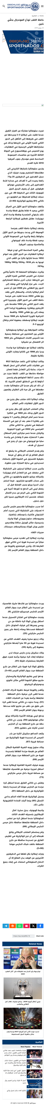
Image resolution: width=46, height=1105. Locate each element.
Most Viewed (37, 1046)
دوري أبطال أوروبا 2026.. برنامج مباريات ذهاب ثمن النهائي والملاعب (23, 1003)
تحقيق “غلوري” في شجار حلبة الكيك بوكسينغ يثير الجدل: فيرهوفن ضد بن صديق (14, 1073)
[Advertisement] (23, 79)
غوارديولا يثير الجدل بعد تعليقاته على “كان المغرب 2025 (22, 972)
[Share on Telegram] (5, 926)
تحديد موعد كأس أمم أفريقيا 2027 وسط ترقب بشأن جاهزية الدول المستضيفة (22, 1033)
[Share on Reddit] (12, 926)
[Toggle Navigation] (43, 6)
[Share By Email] (26, 926)
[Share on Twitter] (33, 926)
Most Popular (25, 1046)
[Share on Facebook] (40, 926)
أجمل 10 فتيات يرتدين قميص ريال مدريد (15, 1081)
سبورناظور (33, 1103)
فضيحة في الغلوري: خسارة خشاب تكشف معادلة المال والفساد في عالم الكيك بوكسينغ (15, 1063)
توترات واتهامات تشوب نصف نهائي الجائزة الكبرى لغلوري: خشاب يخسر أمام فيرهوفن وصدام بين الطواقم (14, 1053)
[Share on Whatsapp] (19, 926)
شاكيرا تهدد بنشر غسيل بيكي (16, 1090)
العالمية (34, 15)
